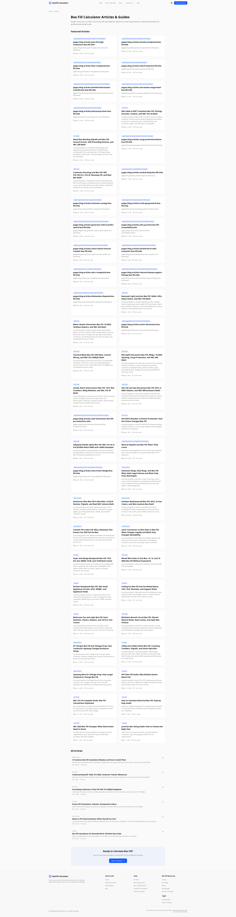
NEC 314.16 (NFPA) (167, 891)
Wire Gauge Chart (139, 883)
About (164, 885)
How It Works (109, 885)
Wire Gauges (166, 888)
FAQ (138, 3)
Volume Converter (139, 891)
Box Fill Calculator (110, 3)
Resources (129, 3)
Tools (120, 3)
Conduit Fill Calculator (140, 888)
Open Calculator (117, 861)
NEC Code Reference (140, 885)
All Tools (136, 880)
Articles (164, 880)
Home (101, 3)
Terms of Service (167, 902)
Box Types (165, 883)
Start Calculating (181, 3)
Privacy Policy (166, 899)
